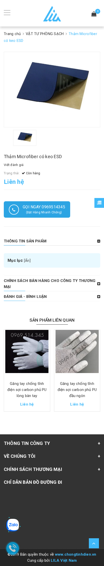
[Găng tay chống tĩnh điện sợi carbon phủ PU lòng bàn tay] (27, 353)
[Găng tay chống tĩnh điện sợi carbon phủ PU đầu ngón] (77, 353)
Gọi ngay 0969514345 (44, 209)
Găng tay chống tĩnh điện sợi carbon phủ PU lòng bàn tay (26, 389)
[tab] (52, 241)
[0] (93, 14)
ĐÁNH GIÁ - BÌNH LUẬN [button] (25, 296)
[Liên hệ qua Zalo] (12, 525)
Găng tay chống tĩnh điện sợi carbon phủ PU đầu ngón (77, 389)
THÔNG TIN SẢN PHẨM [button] (25, 241)
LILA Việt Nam (64, 560)
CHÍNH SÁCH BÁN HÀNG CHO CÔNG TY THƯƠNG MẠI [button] (49, 283)
